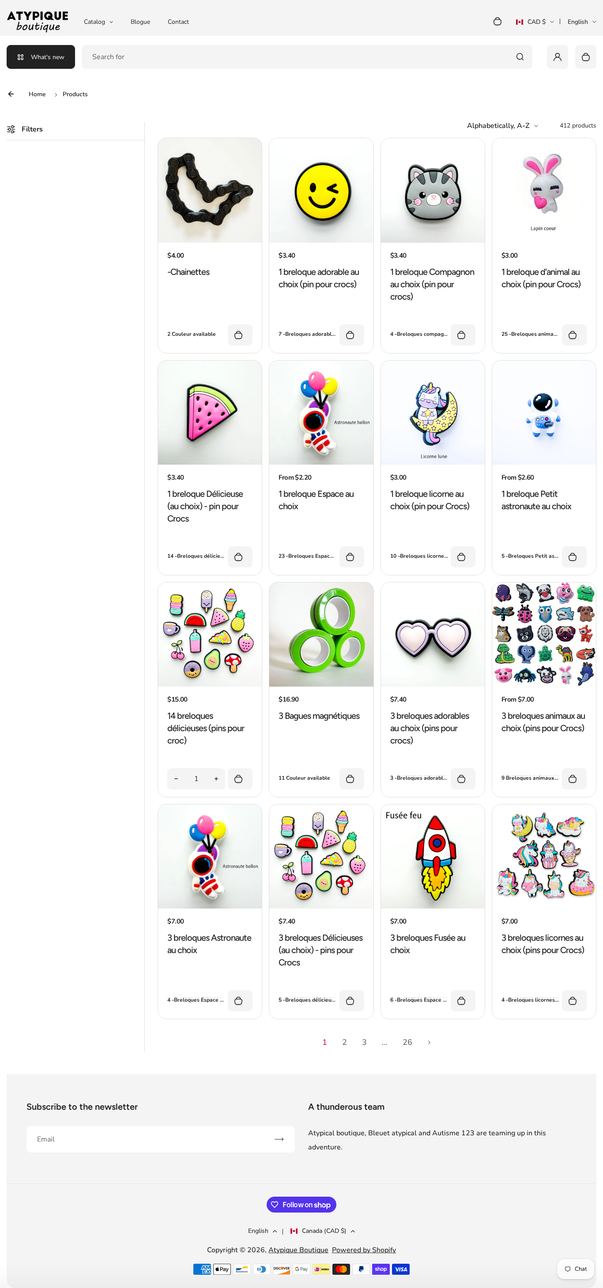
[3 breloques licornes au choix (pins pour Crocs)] (544, 906)
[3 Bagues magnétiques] (321, 684)
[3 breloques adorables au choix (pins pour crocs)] (433, 684)
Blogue (140, 22)
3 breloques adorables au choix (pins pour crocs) (429, 728)
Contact (178, 22)
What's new (47, 57)
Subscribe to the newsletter (82, 1106)
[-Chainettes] (210, 240)
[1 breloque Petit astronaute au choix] (544, 462)
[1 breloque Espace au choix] (321, 462)
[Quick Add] (240, 334)
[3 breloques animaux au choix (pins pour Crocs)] (544, 684)
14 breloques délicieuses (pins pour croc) (205, 728)
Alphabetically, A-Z (498, 126)
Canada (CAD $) (324, 1231)
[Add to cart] (240, 778)
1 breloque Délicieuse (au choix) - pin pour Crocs (205, 506)
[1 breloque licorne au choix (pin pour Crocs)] (433, 462)
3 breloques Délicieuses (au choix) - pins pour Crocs (320, 950)
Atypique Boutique (298, 1250)
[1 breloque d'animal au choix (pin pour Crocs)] (544, 240)
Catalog (94, 22)
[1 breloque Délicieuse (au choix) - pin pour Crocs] (210, 462)
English (578, 22)
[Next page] (429, 1042)
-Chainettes (188, 272)
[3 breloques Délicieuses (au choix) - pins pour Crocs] (321, 906)
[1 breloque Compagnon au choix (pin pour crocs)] (433, 240)
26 (407, 1042)
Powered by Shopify (364, 1250)
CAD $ (531, 25)
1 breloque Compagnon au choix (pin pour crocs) (432, 284)
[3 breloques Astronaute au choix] (210, 906)
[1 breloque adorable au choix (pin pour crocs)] (321, 240)
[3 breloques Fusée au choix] (433, 906)
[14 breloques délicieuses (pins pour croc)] (210, 684)
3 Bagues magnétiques (319, 715)
